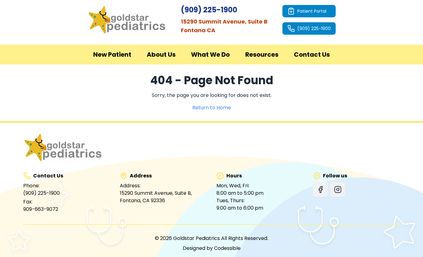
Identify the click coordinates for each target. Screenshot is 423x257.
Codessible (227, 248)
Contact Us (312, 54)
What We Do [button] (210, 54)
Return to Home (211, 107)
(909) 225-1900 (314, 28)
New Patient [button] (112, 54)
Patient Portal (311, 11)
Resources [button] (261, 54)
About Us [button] (161, 54)
